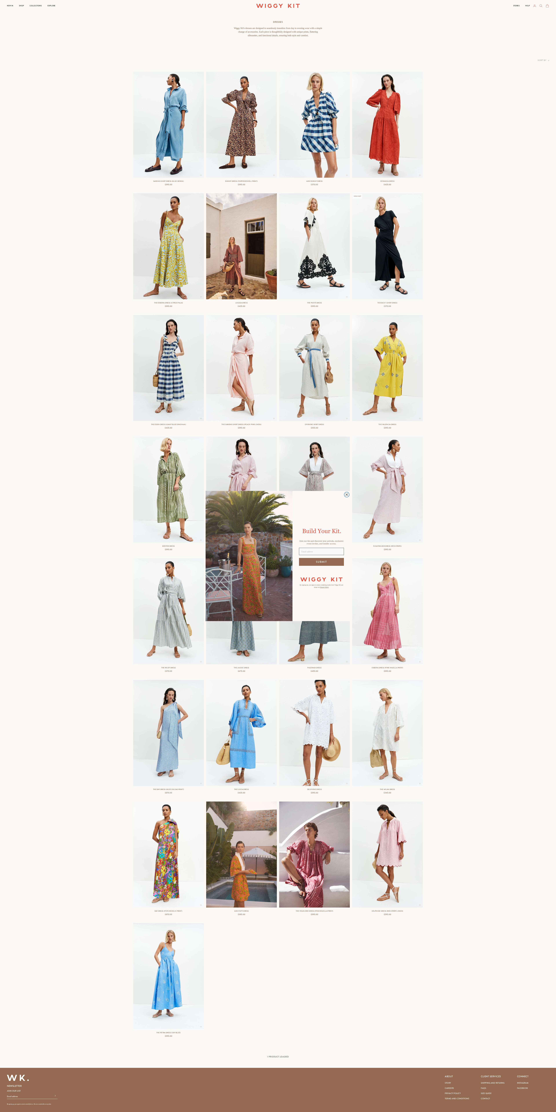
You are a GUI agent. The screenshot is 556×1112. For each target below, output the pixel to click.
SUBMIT (321, 562)
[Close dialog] (346, 494)
